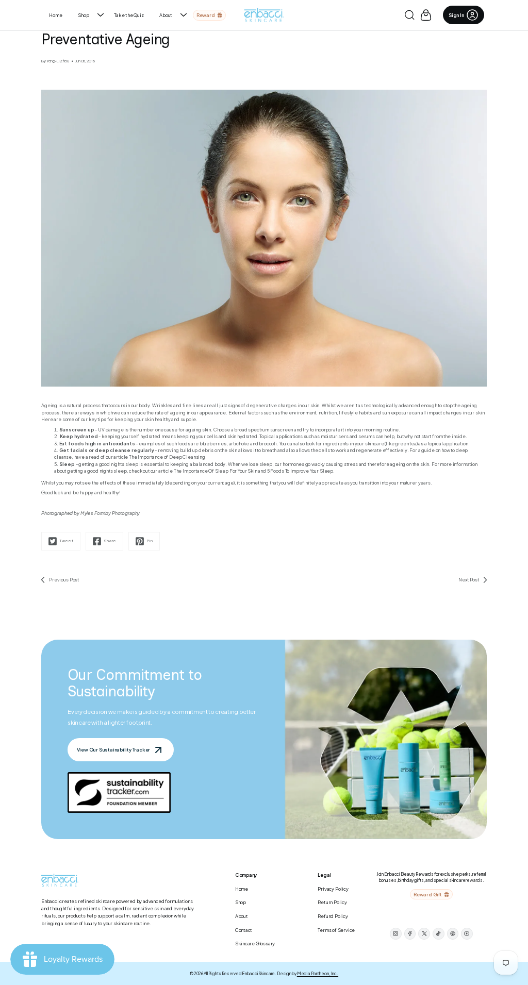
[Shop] (100, 15)
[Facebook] (410, 934)
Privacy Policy (333, 889)
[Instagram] (396, 934)
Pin (150, 540)
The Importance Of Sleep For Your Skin (215, 471)
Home (55, 15)
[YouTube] (467, 934)
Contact (244, 930)
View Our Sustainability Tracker (114, 749)
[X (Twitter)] (424, 934)
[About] (183, 15)
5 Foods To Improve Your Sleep (300, 471)
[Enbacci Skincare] (264, 15)
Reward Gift (428, 894)
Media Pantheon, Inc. (317, 973)
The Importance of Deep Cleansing (167, 457)
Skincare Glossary (255, 943)
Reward (205, 15)
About (165, 15)
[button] (409, 15)
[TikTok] (438, 934)
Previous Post (64, 579)
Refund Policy (333, 916)
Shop (83, 15)
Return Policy (332, 902)
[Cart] (426, 15)
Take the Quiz (128, 15)
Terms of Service (336, 930)
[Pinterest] (453, 934)
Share (110, 540)
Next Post (468, 579)
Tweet (67, 540)
